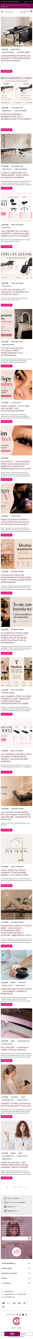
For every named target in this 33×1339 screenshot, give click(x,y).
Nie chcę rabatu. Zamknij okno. (25, 680)
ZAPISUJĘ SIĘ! (24, 678)
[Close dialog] (32, 658)
